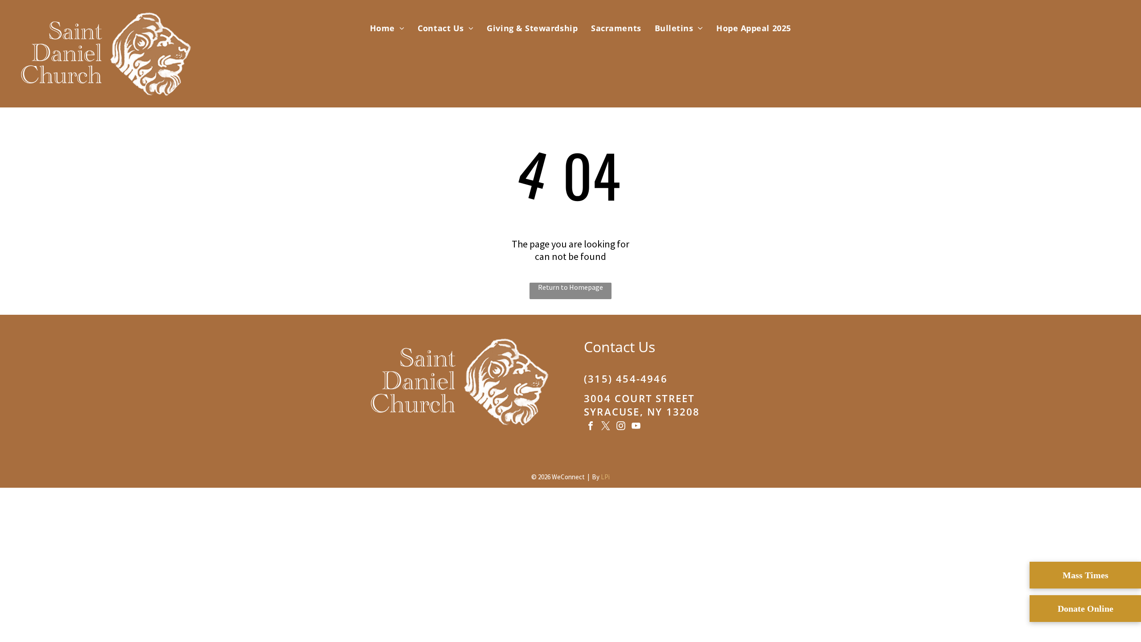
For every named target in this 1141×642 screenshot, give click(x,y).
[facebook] (590, 427)
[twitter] (605, 427)
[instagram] (621, 427)
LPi (605, 477)
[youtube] (636, 427)
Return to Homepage (570, 287)
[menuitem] (387, 28)
